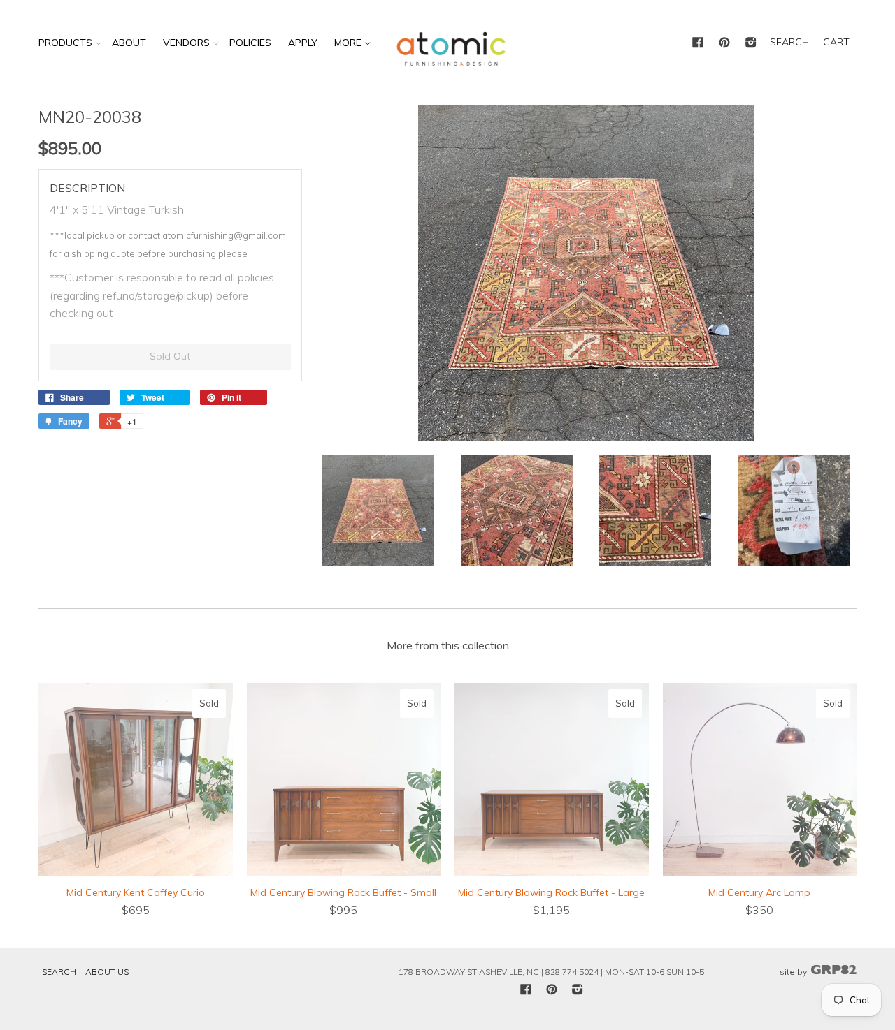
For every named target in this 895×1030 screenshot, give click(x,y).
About (129, 42)
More (349, 42)
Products (65, 42)
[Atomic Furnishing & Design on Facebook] (698, 43)
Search (59, 971)
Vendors (186, 42)
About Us (107, 971)
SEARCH (789, 42)
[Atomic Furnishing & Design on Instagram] (751, 43)
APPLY (302, 42)
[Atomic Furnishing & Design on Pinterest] (724, 43)
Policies (250, 42)
